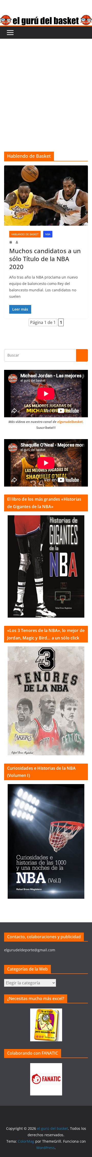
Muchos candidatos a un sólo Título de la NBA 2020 (45, 258)
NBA (47, 234)
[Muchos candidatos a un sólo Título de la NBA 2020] (46, 195)
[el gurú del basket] (46, 18)
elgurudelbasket (70, 421)
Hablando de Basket (25, 234)
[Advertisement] (46, 87)
